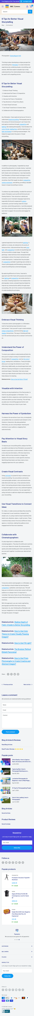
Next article (27, 684)
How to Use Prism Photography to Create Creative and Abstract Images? (16, 661)
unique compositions (8, 331)
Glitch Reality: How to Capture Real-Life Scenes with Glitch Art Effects (21, 761)
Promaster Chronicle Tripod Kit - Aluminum (21, 878)
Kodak (13, 909)
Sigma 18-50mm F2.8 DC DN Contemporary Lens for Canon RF (20, 896)
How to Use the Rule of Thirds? (19, 379)
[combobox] (15, 12)
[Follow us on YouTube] (16, 862)
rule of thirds (5, 129)
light (3, 250)
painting (25, 242)
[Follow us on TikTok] (19, 862)
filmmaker (15, 64)
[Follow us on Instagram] (9, 862)
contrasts (8, 475)
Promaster (15, 875)
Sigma (13, 891)
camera (24, 201)
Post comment (10, 732)
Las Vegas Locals (27, 1)
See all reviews (6, 824)
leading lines (13, 129)
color (27, 247)
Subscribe (17, 847)
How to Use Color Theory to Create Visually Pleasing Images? (15, 634)
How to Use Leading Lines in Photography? (20, 798)
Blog (3, 25)
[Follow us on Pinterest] (13, 862)
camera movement (7, 182)
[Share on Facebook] (8, 674)
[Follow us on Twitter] (6, 862)
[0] (31, 6)
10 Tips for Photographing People (21, 788)
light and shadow (6, 131)
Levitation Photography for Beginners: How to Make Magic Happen (21, 780)
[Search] (30, 12)
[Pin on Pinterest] (11, 674)
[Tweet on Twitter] (15, 674)
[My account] (27, 6)
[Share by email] (18, 674)
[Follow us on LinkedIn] (23, 862)
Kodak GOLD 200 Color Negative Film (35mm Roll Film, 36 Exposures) (21, 914)
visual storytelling (14, 119)
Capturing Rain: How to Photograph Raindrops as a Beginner (19, 770)
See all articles (6, 813)
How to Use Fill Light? (22, 643)
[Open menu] (2, 6)
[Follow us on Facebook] (3, 862)
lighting (4, 126)
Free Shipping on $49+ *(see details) (10, 1)
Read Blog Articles (7, 744)
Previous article (8, 684)
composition (22, 124)
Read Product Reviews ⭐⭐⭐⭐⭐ (12, 749)
